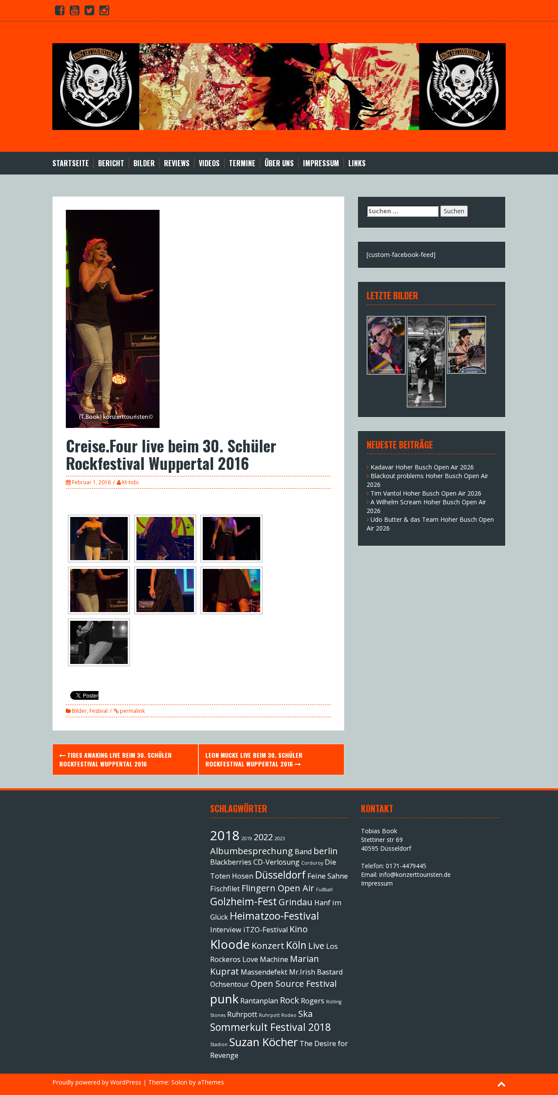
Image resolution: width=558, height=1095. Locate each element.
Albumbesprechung (251, 851)
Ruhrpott (242, 1014)
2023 (280, 838)
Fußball (324, 889)
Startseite (70, 163)
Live (316, 945)
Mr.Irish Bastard (316, 972)
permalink (132, 711)
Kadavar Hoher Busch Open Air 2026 (422, 467)
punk (224, 998)
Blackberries (231, 862)
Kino (298, 929)
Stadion (219, 1044)
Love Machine (265, 959)
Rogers (312, 1001)
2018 (225, 835)
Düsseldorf (280, 875)
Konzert (268, 945)
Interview (226, 929)
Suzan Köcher (263, 1042)
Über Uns (279, 163)
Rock (289, 1000)
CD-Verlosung (276, 862)
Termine (242, 163)
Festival (98, 711)
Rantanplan (259, 1001)
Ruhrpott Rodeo (277, 1015)
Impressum (321, 163)
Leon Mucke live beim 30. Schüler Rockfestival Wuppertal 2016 (254, 759)
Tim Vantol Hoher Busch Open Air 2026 (426, 493)
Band (303, 851)
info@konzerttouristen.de (415, 874)
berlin (325, 851)
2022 (263, 837)
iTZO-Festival (265, 929)
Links (357, 163)
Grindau (296, 902)
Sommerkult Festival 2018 (270, 1027)
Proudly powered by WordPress (96, 1082)
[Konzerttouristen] (279, 86)
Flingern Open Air (278, 888)
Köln (296, 945)
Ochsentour (229, 984)
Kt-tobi (130, 482)
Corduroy (312, 863)
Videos (209, 163)
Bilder (144, 163)
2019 (247, 838)
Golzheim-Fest (243, 901)
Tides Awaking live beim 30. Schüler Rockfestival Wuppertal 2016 (115, 759)
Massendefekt (264, 972)
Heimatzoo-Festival (274, 916)
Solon (179, 1082)
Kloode (230, 944)
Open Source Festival (294, 983)
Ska (305, 1014)
